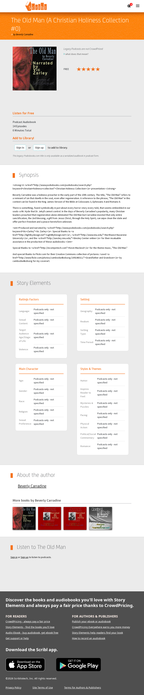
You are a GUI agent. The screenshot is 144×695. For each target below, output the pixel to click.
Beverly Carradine (32, 486)
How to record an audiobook (88, 638)
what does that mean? (77, 54)
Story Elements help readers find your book (97, 632)
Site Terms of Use (42, 687)
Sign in (20, 147)
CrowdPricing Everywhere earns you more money (101, 627)
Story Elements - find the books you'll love (30, 627)
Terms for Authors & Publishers (82, 687)
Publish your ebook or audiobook (91, 621)
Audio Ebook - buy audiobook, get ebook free (32, 632)
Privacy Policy (13, 687)
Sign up (39, 147)
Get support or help (17, 638)
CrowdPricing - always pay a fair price (28, 621)
